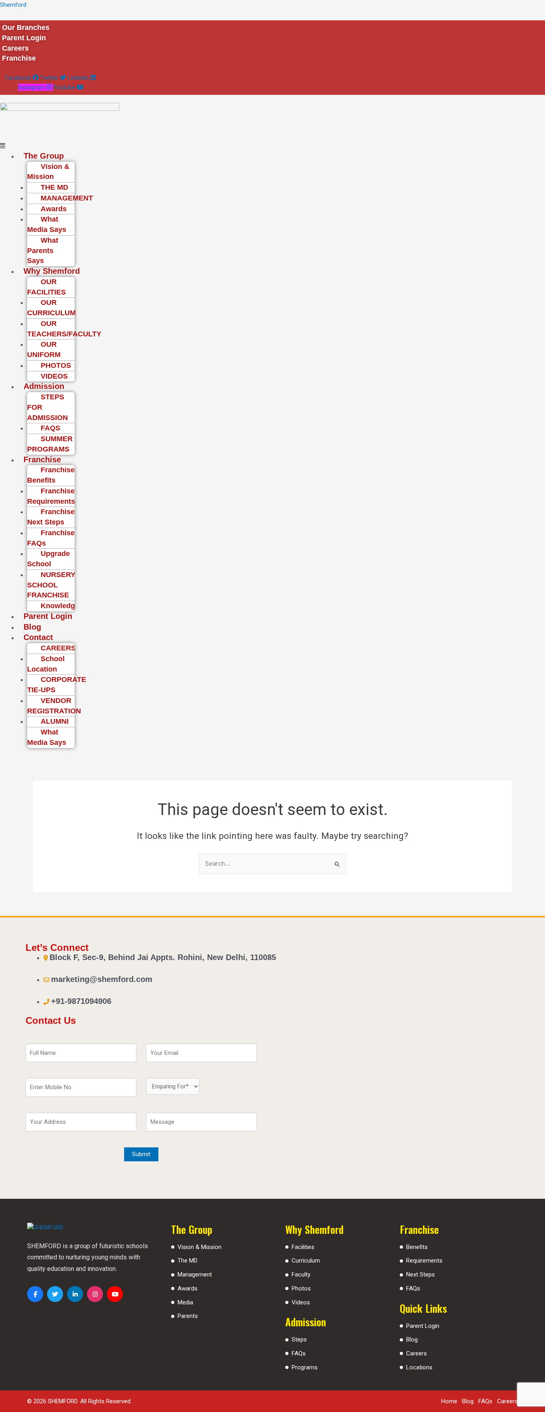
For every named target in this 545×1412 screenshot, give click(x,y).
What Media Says (46, 224)
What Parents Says (42, 250)
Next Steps (420, 1274)
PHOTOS (56, 365)
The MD (187, 1260)
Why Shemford (52, 271)
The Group (44, 155)
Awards (54, 209)
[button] (234, 146)
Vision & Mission (48, 172)
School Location (46, 664)
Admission (44, 386)
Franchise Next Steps (51, 517)
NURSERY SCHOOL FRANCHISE (51, 585)
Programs (305, 1367)
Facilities (303, 1247)
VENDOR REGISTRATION (54, 706)
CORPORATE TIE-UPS (56, 685)
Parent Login (48, 616)
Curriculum (306, 1260)
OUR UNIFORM (44, 349)
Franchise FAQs (51, 538)
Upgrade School (48, 559)
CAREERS (58, 648)
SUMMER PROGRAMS (50, 444)
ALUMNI (55, 721)
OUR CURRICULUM (51, 308)
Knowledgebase (68, 606)
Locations (419, 1367)
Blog (32, 627)
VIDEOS (54, 376)
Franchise (42, 459)
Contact (38, 637)
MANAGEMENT (67, 198)
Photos (301, 1288)
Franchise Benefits (51, 475)
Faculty (301, 1274)
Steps (299, 1339)
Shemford (13, 4)
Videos (301, 1302)
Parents (188, 1316)
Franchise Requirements (51, 496)
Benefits (417, 1247)
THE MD (54, 187)
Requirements (424, 1260)
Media (185, 1302)
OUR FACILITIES (46, 287)
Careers (416, 1353)
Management (195, 1274)
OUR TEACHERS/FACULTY (64, 329)
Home (449, 1401)
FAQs (299, 1353)
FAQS (50, 428)
